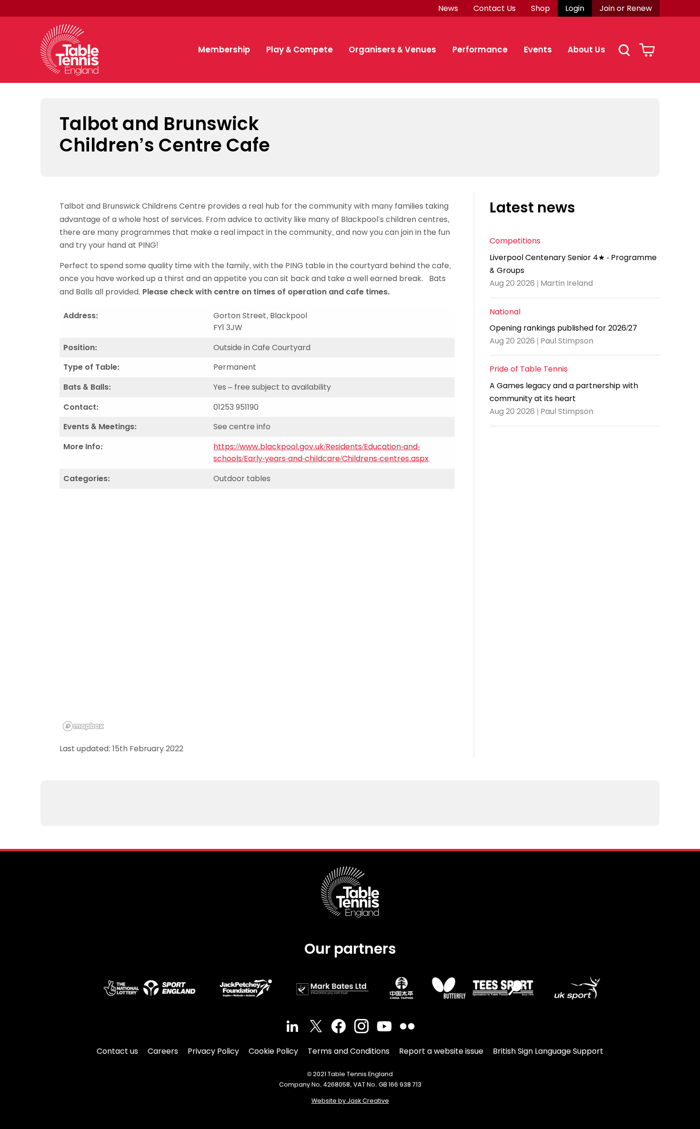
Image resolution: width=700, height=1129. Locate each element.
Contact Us (494, 8)
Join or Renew (626, 8)
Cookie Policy (273, 1051)
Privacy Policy (213, 1051)
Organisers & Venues (392, 49)
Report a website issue (441, 1051)
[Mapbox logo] (83, 726)
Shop (540, 8)
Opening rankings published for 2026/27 (563, 328)
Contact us (117, 1051)
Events (538, 49)
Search (623, 50)
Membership (224, 49)
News (448, 8)
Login (574, 8)
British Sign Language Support (548, 1051)
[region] (257, 615)
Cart (647, 50)
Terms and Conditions (349, 1051)
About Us (586, 49)
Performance (480, 49)
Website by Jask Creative (350, 1101)
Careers (163, 1051)
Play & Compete (299, 49)
